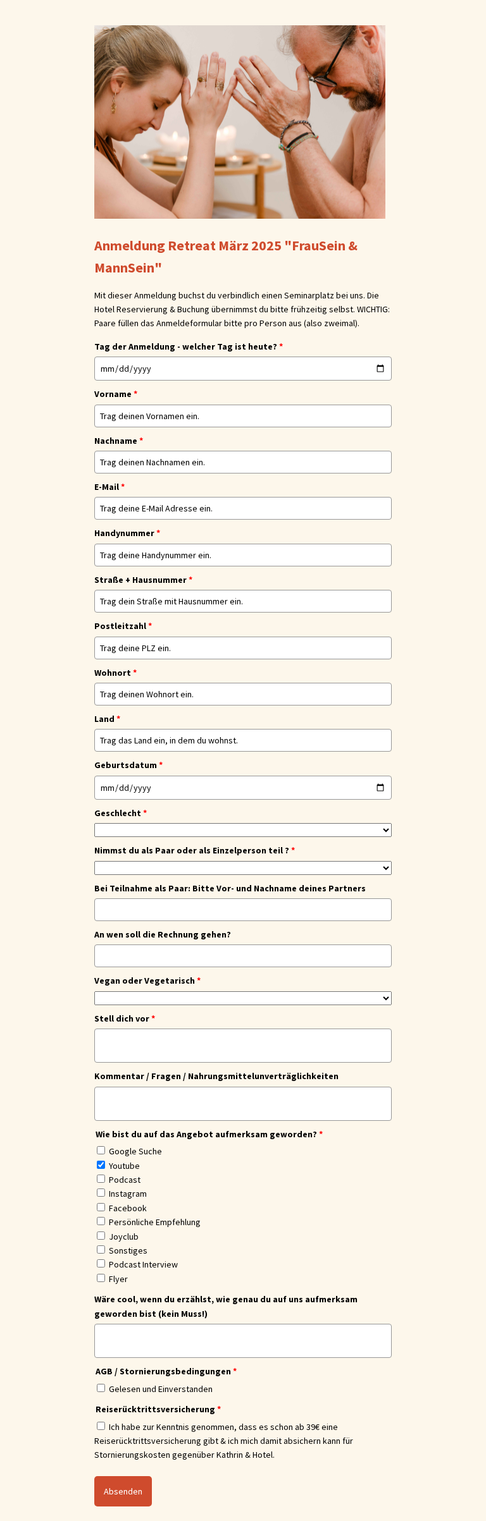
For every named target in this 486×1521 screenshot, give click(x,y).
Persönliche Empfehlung (155, 1222)
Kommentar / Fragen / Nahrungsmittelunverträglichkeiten (216, 1076)
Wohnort (115, 672)
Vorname (115, 394)
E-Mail (109, 486)
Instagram (128, 1193)
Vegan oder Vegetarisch (147, 980)
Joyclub (124, 1236)
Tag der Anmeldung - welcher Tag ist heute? (188, 346)
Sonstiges (128, 1250)
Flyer (118, 1279)
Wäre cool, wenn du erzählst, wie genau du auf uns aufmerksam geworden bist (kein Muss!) (226, 1306)
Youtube (124, 1165)
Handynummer (127, 533)
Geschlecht (120, 813)
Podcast (124, 1179)
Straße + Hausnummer (143, 579)
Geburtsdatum (128, 765)
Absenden (123, 1491)
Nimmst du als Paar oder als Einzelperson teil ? (194, 850)
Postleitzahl (123, 626)
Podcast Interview (143, 1264)
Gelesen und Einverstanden (161, 1389)
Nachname (118, 440)
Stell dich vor (124, 1018)
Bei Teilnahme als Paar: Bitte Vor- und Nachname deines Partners (230, 888)
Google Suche (135, 1151)
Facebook (128, 1208)
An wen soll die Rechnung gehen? (162, 934)
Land (107, 718)
